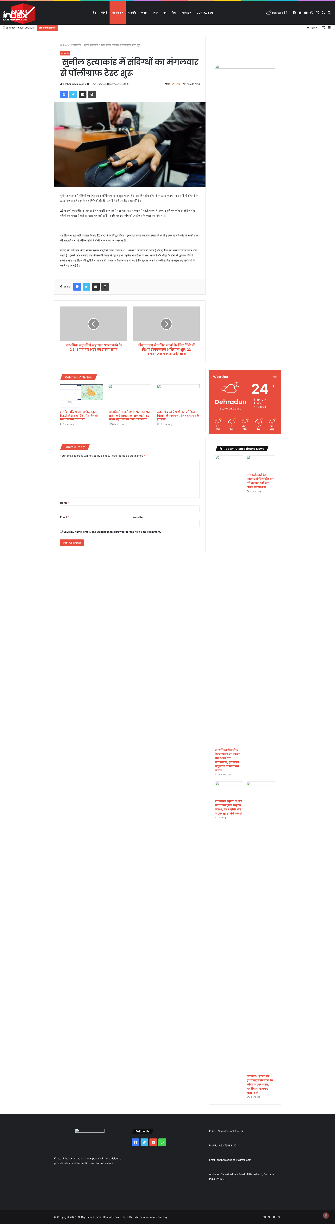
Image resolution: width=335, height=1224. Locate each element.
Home (66, 45)
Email (64, 517)
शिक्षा (174, 12)
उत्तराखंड (116, 12)
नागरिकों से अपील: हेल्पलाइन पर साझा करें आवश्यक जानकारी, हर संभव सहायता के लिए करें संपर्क (129, 415)
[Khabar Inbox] (19, 13)
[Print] (92, 94)
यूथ (165, 12)
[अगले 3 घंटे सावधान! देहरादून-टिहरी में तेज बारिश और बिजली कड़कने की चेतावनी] (81, 396)
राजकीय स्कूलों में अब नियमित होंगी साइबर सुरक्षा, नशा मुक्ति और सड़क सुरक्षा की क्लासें (228, 807)
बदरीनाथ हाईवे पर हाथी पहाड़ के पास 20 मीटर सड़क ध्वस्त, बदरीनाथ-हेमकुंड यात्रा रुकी (260, 1084)
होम (94, 12)
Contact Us (205, 12)
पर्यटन (155, 12)
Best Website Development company (145, 1217)
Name (64, 502)
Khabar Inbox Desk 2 (74, 83)
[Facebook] (64, 94)
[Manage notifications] (326, 1215)
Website (138, 517)
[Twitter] (73, 94)
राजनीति (132, 12)
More (185, 12)
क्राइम (144, 12)
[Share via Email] (82, 94)
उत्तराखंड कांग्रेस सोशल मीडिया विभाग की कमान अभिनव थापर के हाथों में (178, 415)
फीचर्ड (104, 12)
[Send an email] (88, 83)
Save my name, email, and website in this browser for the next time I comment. (112, 531)
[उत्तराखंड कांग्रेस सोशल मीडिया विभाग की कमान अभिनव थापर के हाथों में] (178, 396)
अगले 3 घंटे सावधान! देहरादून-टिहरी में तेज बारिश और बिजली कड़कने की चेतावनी (79, 415)
